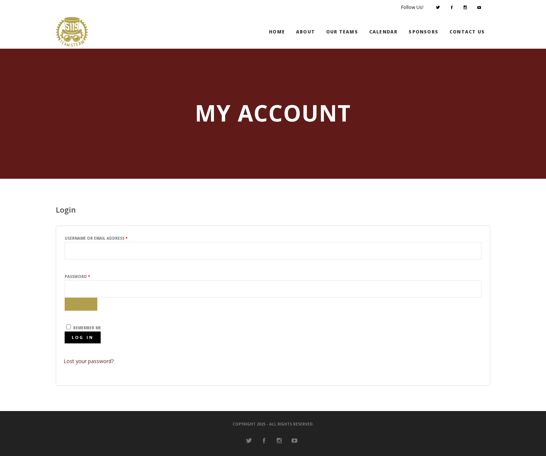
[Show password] (81, 304)
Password (87, 276)
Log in (83, 337)
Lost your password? (89, 361)
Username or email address (106, 238)
